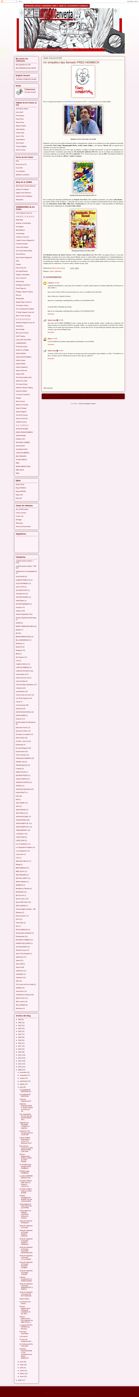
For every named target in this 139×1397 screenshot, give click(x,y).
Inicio (85, 396)
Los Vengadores (21, 851)
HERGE (18, 786)
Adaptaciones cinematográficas (26, 571)
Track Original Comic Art (24, 213)
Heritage (19, 520)
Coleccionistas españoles (24, 684)
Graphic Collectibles (22, 274)
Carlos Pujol (20, 133)
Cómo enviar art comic (23, 695)
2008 (20, 1380)
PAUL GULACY (21, 916)
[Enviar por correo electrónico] (71, 268)
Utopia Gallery (24, 1299)
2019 (20, 1040)
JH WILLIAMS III (21, 459)
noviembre (23, 1075)
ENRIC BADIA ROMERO (24, 432)
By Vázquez (20, 657)
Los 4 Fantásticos (22, 844)
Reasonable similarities (24, 933)
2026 (20, 1019)
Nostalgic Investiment (23, 285)
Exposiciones (20, 751)
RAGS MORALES (22, 929)
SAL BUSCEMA (21, 947)
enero (22, 1376)
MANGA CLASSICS (22, 175)
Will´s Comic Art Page (23, 316)
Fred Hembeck (68, 101)
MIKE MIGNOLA (21, 868)
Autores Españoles (22, 614)
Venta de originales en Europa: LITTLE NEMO (26, 1257)
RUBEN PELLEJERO (23, 943)
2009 (20, 1070)
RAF (17, 926)
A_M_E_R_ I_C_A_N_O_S (25, 216)
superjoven (19, 971)
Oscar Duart (20, 143)
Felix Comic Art (21, 268)
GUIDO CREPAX (21, 779)
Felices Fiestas (21, 755)
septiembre (24, 1081)
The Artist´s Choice (22, 305)
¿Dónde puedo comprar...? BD (26, 566)
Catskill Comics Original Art (25, 240)
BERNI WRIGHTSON (23, 466)
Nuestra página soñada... (24, 909)
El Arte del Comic (21, 346)
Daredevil (19, 708)
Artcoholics (19, 326)
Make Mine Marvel (22, 861)
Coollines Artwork (22, 244)
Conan (18, 702)
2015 (20, 1052)
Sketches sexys (21, 950)
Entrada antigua (117, 396)
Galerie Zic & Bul (21, 381)
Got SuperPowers (22, 271)
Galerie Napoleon (22, 367)
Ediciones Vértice (22, 731)
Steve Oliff (19, 964)
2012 (20, 1061)
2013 (20, 1058)
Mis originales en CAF (23, 65)
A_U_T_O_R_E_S (22, 425)
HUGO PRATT (21, 792)
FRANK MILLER (21, 765)
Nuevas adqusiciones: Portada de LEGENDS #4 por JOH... (25, 1310)
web (88, 261)
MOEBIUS (19, 885)
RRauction (19, 523)
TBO (17, 981)
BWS (17, 463)
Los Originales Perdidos (24, 847)
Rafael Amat (52, 320)
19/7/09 (55, 339)
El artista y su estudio (23, 734)
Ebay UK (19, 498)
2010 (20, 1067)
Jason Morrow (73, 1393)
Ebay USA (19, 495)
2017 (20, 1046)
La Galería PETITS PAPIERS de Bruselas (26, 1327)
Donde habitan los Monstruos (25, 722)
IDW (17, 799)
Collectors (19, 688)
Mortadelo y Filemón (23, 888)
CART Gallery (20, 336)
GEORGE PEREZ (22, 775)
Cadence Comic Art (22, 237)
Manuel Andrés (21, 126)
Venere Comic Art (22, 418)
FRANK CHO (20, 439)
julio (21, 1087)
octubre (22, 1078)
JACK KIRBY (20, 803)
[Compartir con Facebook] (76, 268)
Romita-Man (20, 298)
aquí (86, 263)
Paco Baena (20, 115)
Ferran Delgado (21, 146)
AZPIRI (18, 623)
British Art (19, 647)
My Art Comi (20, 895)
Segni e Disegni (21, 408)
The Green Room (21, 384)
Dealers (18, 719)
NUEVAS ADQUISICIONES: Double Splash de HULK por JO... (26, 1107)
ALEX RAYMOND (22, 583)
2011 (20, 1064)
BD (17, 633)
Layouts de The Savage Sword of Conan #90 (26, 1132)
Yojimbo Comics (21, 422)
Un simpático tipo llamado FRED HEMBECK (25, 1166)
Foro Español (20, 171)
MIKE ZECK (20, 470)
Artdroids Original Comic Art (25, 322)
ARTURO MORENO (23, 604)
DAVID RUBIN (21, 715)
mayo (22, 1364)
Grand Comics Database (24, 196)
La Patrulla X (20, 834)
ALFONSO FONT (22, 449)
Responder (51, 314)
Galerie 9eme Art (21, 370)
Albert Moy (19, 220)
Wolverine (19, 1008)
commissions (20, 691)
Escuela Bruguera (22, 748)
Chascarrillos (20, 674)
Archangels (19, 226)
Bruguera (19, 650)
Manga (18, 864)
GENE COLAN (21, 772)
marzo (22, 1370)
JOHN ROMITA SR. (22, 827)
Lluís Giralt (19, 112)
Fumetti (18, 768)
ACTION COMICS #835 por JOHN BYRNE (26, 1190)
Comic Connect (21, 513)
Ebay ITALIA (20, 484)
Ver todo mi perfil (30, 92)
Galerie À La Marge (22, 350)
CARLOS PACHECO (23, 671)
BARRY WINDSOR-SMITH (25, 626)
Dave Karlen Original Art (24, 257)
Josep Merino (20, 139)
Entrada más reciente (51, 396)
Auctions (19, 607)
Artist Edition (20, 600)
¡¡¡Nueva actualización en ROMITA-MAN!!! (26, 1279)
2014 (20, 1055)
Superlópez (20, 974)
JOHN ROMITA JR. (22, 823)
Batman (18, 630)
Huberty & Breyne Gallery (24, 387)
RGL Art (18, 295)
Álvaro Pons (20, 122)
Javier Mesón (20, 129)
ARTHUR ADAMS (22, 429)
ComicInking (20, 233)
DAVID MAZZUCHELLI (23, 712)
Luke (17, 858)
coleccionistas (20, 681)
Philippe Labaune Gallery (24, 292)
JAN (17, 806)
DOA (17, 261)
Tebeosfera (19, 199)
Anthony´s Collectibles (23, 223)
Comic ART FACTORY (23, 340)
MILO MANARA (21, 456)
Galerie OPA (20, 374)
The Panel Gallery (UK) (23, 377)
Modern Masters (21, 881)
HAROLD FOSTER (22, 782)
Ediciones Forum (21, 727)
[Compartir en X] (74, 268)
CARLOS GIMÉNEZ (22, 453)
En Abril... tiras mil (22, 741)
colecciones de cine (22, 678)
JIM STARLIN (20, 813)
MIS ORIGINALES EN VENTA (26, 68)
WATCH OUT (20, 998)
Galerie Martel (20, 364)
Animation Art (20, 594)
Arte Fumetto (20, 329)
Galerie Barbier (21, 353)
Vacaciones (20, 991)
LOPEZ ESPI (20, 837)
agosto (22, 1084)
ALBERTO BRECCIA (23, 580)
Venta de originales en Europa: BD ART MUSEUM (26, 1294)
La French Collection (23, 394)
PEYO (18, 919)
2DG (17, 161)
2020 (20, 1037)
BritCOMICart (20, 230)
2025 (20, 1022)
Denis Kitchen (20, 254)
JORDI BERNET (21, 830)
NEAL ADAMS (21, 906)
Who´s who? (20, 1001)
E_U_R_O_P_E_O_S (23, 319)
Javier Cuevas (20, 150)
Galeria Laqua (20, 360)
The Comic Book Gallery (24, 250)
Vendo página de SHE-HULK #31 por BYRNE (26, 1206)
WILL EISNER (20, 1005)
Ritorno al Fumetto (22, 405)
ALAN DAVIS (20, 446)
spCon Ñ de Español (23, 953)
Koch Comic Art (21, 278)
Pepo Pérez (20, 119)
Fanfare (18, 264)
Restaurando (20, 936)
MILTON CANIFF (21, 878)
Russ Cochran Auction (23, 526)
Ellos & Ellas (20, 738)
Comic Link (19, 516)
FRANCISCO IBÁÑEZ (23, 758)
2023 (20, 1028)
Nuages (18, 398)
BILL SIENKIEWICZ (22, 640)
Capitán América (21, 664)
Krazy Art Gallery (21, 391)
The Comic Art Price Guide (25, 984)
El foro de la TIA (21, 164)
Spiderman (58, 271)
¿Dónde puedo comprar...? (25, 561)
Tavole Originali (21, 412)
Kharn (50, 338)
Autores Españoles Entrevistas (26, 618)
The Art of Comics (22, 415)
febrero (22, 1373)
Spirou (18, 960)
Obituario (19, 912)
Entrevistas (19, 744)
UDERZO (19, 988)
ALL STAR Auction (22, 509)
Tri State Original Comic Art (25, 312)
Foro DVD (19, 168)
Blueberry (19, 643)
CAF (17, 660)
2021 (20, 1034)
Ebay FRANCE (21, 488)
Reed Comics (20, 401)
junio (22, 1362)
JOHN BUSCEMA (22, 816)
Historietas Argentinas (23, 789)
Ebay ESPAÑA (21, 491)
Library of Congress (22, 189)
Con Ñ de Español (22, 698)
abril (21, 1368)
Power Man (19, 923)
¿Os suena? (24, 1336)
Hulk (17, 796)
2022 (20, 1031)
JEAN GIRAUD (21, 810)
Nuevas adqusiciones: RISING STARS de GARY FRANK (26, 1158)
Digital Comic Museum (23, 193)
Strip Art (18, 967)
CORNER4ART (21, 343)
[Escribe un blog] (73, 268)
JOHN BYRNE (21, 435)
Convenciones (21, 705)
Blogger (93, 1393)
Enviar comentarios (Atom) (87, 403)
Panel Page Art (21, 288)
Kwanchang (20, 281)
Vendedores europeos (23, 994)
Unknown (51, 283)
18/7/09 (57, 283)
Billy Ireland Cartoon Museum (26, 186)
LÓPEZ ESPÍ (20, 840)
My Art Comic (20, 899)
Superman (19, 977)
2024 (20, 1025)
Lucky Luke (19, 854)
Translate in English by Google (26, 79)
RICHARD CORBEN (23, 442)
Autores (51, 271)
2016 (20, 1049)
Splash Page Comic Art (23, 302)
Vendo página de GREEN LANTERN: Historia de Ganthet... (25, 1214)
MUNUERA (20, 892)
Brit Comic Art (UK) (22, 333)
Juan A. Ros (20, 136)
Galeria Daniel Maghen (23, 357)
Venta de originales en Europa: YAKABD (26, 1272)
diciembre (23, 1072)
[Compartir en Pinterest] (78, 268)
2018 (20, 1043)
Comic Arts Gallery (22, 247)
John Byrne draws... (22, 109)
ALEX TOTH (20, 587)
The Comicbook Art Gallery (25, 309)
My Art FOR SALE (22, 902)
